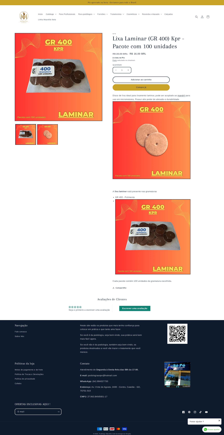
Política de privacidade (25, 379)
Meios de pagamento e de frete (29, 370)
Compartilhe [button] (121, 288)
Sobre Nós (19, 336)
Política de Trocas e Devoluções (29, 374)
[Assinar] (58, 412)
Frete (115, 60)
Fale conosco (21, 332)
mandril (181, 95)
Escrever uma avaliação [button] (134, 308)
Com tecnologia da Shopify (121, 433)
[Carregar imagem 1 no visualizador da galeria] (25, 134)
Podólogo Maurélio (105, 433)
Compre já (141, 87)
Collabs (18, 383)
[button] (50, 14)
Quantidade (117, 65)
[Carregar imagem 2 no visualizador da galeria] (47, 134)
